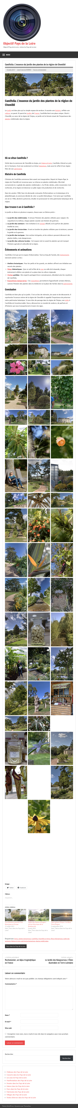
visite (67, 300)
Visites (10, 275)
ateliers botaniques (25, 939)
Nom (7, 1015)
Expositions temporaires (17, 281)
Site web (8, 1028)
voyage (42, 223)
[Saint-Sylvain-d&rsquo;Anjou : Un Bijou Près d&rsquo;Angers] (61, 915)
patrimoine (18, 169)
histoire (58, 110)
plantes (7, 119)
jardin (9, 110)
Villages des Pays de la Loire (17, 1095)
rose (42, 269)
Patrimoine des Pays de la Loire (18, 1092)
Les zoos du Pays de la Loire (17, 1078)
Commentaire (11, 984)
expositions (35, 281)
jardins (29, 113)
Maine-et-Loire (46, 163)
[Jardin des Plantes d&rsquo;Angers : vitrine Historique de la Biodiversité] (38, 915)
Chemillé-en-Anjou (44, 939)
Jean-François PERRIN (24, 70)
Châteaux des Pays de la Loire (17, 1072)
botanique (42, 166)
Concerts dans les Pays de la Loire (19, 1075)
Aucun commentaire (39, 70)
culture (7, 113)
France (36, 113)
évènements (64, 255)
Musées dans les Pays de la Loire (18, 1083)
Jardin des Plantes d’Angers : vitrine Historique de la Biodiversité (37, 924)
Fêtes (9, 269)
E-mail (8, 1022)
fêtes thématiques (57, 939)
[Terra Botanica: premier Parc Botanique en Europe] (15, 915)
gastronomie (67, 284)
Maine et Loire (15, 941)
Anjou (16, 939)
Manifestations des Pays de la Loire (19, 1080)
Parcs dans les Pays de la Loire (15, 946)
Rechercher (9, 1054)
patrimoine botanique (28, 941)
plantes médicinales (42, 941)
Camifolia (35, 939)
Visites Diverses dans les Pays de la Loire (21, 1097)
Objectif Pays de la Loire (19, 43)
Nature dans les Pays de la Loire (18, 1086)
